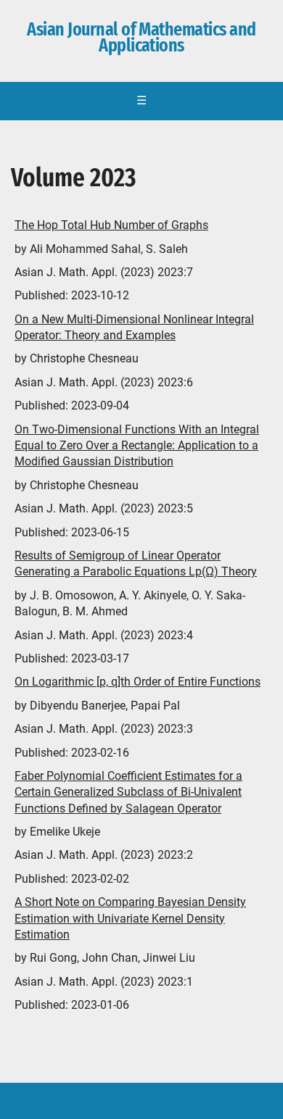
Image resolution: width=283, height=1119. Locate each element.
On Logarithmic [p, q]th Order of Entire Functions (138, 682)
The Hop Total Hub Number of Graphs (111, 225)
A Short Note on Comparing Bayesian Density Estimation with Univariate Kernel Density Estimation (130, 918)
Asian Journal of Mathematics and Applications (141, 37)
